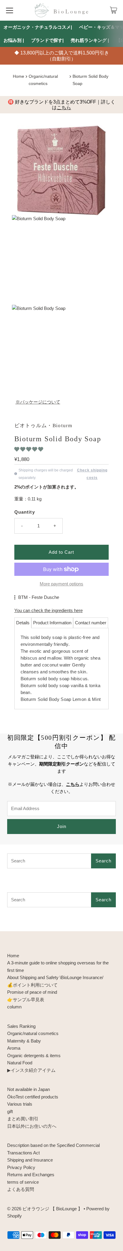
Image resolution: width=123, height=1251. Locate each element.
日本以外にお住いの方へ (31, 1126)
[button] (29, 449)
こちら (64, 107)
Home (18, 76)
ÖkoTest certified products (32, 1096)
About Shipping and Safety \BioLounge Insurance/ (55, 977)
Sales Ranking (21, 1026)
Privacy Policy (21, 1167)
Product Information (52, 622)
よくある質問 (20, 1189)
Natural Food (19, 1062)
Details (23, 622)
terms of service (23, 1182)
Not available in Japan (28, 1089)
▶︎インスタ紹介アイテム (31, 1070)
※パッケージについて (38, 401)
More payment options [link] (61, 583)
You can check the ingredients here (48, 610)
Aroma (13, 1048)
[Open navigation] (9, 10)
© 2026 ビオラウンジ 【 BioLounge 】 (44, 1208)
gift (10, 1111)
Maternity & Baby (24, 1040)
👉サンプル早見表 (25, 999)
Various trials (19, 1104)
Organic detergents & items (34, 1055)
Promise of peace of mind (32, 992)
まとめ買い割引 (23, 1118)
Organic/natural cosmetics (33, 1033)
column (14, 1006)
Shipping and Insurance (30, 1159)
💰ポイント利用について (32, 984)
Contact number (90, 622)
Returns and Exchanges (30, 1174)
